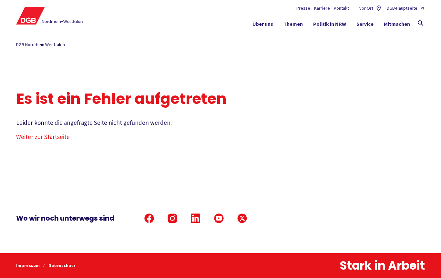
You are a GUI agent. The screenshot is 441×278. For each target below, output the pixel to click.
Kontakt (341, 8)
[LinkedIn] (195, 218)
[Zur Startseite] (49, 16)
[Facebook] (149, 218)
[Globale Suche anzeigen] (421, 23)
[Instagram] (172, 218)
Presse (303, 8)
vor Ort (366, 8)
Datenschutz (62, 266)
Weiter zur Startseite (43, 137)
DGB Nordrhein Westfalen (40, 45)
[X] (242, 218)
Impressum (28, 266)
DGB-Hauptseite (402, 8)
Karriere (322, 8)
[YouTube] (219, 218)
